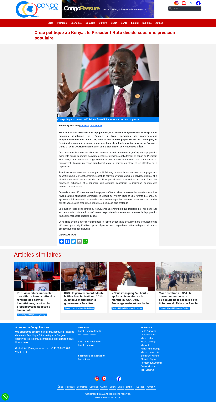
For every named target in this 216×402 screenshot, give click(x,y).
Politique (62, 23)
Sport (114, 23)
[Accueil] (37, 9)
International (96, 125)
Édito (50, 23)
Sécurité (90, 23)
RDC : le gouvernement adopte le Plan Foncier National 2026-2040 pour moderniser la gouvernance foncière (84, 298)
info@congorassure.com (36, 348)
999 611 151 (21, 351)
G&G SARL (118, 398)
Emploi (135, 23)
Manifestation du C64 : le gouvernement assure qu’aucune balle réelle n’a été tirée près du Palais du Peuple (178, 298)
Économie (76, 23)
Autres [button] (159, 23)
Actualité (84, 125)
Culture (103, 23)
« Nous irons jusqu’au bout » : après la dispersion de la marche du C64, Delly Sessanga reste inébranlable (131, 298)
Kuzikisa (147, 23)
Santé (124, 23)
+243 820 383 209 (60, 348)
